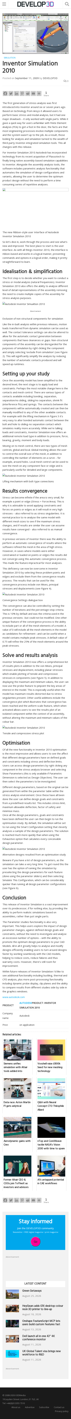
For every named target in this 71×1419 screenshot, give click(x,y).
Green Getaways (32, 1291)
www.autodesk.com (13, 997)
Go (35, 1241)
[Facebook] (5, 93)
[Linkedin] (16, 93)
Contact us (59, 1407)
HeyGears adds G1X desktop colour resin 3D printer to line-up (42, 1308)
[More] (38, 93)
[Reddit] (27, 93)
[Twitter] (10, 93)
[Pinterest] (22, 93)
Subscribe (44, 1407)
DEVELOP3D (50, 78)
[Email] (33, 93)
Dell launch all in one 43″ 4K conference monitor (38, 1338)
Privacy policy (62, 1411)
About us (15, 1407)
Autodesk (25, 1002)
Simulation (10, 57)
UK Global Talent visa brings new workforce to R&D (41, 1353)
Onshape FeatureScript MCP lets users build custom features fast (41, 1323)
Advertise (30, 1407)
